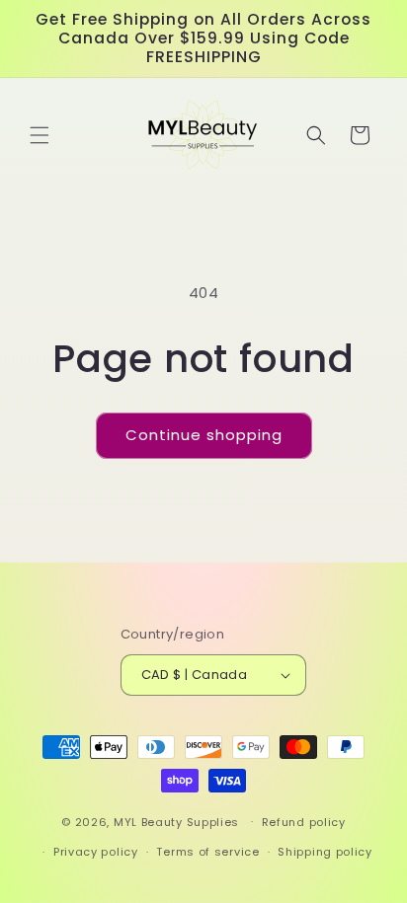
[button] (39, 135)
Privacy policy (95, 852)
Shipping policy (325, 852)
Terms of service (207, 852)
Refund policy (304, 822)
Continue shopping (204, 434)
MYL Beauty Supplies (176, 821)
